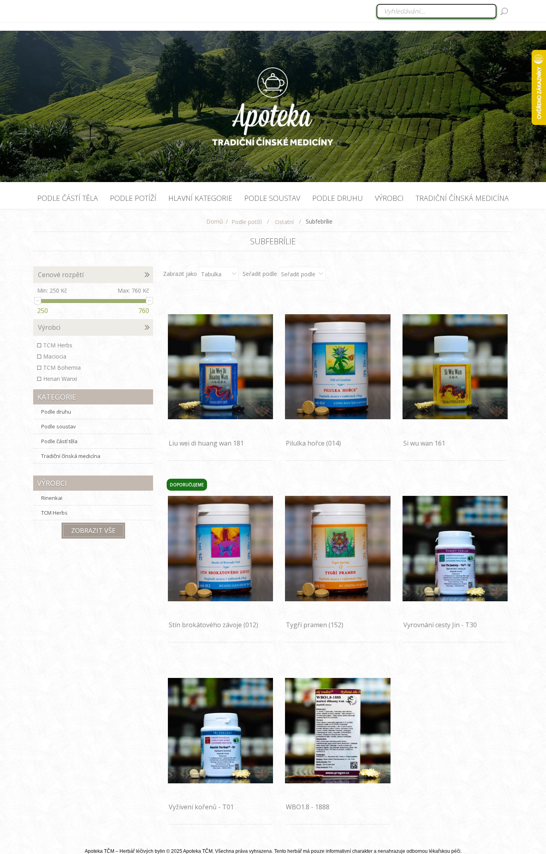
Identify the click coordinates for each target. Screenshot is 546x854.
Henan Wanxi (60, 378)
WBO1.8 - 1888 (307, 806)
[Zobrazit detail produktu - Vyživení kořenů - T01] (220, 730)
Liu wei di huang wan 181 (206, 443)
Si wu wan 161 (424, 443)
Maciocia (54, 356)
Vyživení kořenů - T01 (201, 806)
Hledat (504, 11)
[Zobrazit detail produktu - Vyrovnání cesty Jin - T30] (455, 549)
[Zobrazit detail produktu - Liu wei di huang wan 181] (220, 367)
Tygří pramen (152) (314, 624)
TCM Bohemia (62, 367)
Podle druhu (56, 411)
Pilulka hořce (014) (313, 443)
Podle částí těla (59, 441)
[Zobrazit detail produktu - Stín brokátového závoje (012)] (220, 549)
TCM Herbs (57, 345)
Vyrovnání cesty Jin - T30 (440, 624)
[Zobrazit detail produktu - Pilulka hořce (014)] (338, 367)
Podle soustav (58, 426)
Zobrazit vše (93, 530)
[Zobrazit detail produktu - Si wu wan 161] (455, 367)
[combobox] (437, 11)
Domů (214, 221)
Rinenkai (51, 497)
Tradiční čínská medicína (70, 456)
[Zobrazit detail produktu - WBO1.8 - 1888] (338, 730)
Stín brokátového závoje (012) (213, 624)
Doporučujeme (187, 484)
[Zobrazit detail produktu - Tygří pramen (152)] (338, 549)
